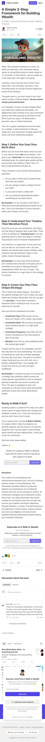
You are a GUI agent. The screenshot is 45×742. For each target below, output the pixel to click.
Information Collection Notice (26, 709)
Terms (28, 727)
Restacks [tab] (15, 585)
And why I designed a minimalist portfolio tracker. (17, 656)
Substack (12, 738)
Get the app (33, 732)
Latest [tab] (9, 644)
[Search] (41, 644)
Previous (8, 570)
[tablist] (11, 585)
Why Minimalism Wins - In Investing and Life (13, 650)
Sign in (40, 3)
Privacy (22, 727)
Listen (40, 29)
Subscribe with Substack (24, 702)
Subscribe (33, 3)
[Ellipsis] (42, 604)
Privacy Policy (22, 711)
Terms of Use (33, 707)
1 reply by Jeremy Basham (17, 624)
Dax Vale (9, 604)
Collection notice (37, 727)
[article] (22, 655)
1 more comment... (8, 633)
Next (38, 570)
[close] (39, 669)
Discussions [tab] (18, 644)
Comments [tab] (6, 585)
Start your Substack (17, 732)
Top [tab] (4, 644)
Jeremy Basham (12, 28)
